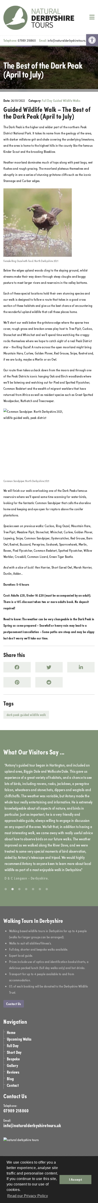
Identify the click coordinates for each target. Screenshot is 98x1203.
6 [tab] (40, 889)
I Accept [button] (75, 1179)
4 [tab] (26, 889)
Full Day (12, 1045)
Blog (10, 1078)
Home (11, 1032)
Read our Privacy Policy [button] (27, 1196)
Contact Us (13, 1003)
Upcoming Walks (19, 1039)
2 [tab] (12, 889)
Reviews (13, 1072)
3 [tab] (19, 889)
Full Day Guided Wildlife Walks (61, 100)
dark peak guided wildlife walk (26, 714)
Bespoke (13, 1059)
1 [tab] (6, 889)
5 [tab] (33, 889)
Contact (13, 1085)
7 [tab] (47, 889)
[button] (92, 40)
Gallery (12, 1065)
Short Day (14, 1052)
